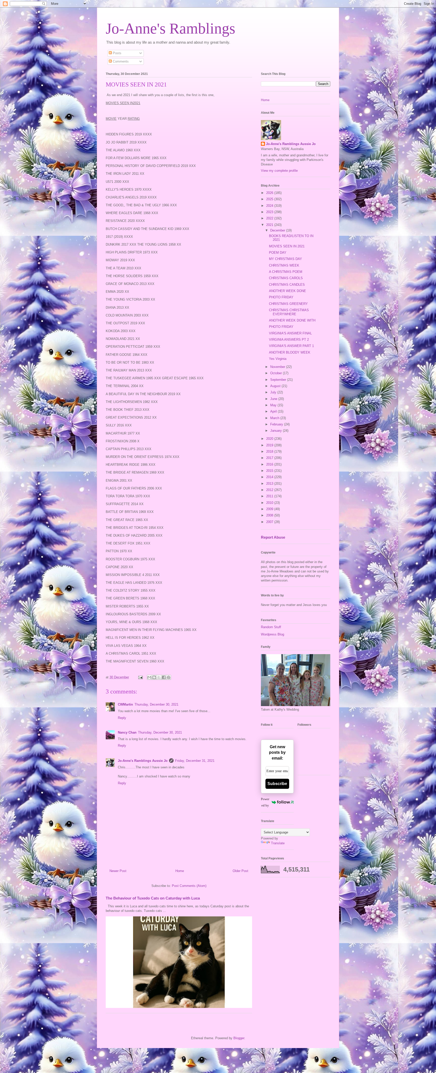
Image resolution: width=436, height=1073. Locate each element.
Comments (120, 61)
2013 (270, 483)
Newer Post (118, 871)
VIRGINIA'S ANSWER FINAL (290, 333)
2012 (270, 490)
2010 (270, 503)
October (276, 373)
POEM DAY (277, 252)
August (276, 386)
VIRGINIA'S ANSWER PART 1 (291, 346)
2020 (270, 439)
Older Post (240, 871)
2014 (270, 477)
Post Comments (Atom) (189, 886)
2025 (270, 199)
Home (179, 871)
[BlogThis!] (154, 677)
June (274, 399)
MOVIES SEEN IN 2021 (287, 246)
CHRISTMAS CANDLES (287, 284)
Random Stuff (271, 627)
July (273, 392)
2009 (270, 509)
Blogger (238, 1038)
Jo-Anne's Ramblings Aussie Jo (143, 761)
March (275, 418)
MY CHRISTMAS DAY (285, 259)
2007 (270, 522)
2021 (270, 225)
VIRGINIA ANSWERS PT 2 (289, 339)
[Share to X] (158, 677)
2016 (270, 464)
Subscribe (277, 783)
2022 (270, 218)
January (276, 430)
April (274, 411)
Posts (116, 53)
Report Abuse (273, 537)
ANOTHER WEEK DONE (287, 291)
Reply (122, 718)
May (274, 405)
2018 (270, 451)
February (277, 424)
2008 (270, 515)
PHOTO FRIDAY (281, 297)
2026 (270, 193)
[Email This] (149, 677)
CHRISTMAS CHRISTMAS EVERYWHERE (289, 312)
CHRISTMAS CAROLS (286, 278)
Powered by (265, 802)
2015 (270, 471)
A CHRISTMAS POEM (285, 272)
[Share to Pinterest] (168, 677)
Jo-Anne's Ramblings (170, 28)
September (278, 380)
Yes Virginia (277, 359)
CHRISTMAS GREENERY (288, 304)
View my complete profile (279, 170)
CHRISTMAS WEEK (284, 265)
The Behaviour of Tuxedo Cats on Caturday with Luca (153, 898)
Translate (278, 843)
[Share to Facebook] (163, 677)
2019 (270, 445)
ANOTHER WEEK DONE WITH (292, 320)
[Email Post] (140, 677)
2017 (270, 458)
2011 (270, 496)
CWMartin (125, 704)
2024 (270, 206)
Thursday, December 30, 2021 (156, 704)
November (278, 367)
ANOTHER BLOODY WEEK (289, 352)
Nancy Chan (127, 732)
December (278, 230)
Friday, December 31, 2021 (194, 761)
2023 (270, 212)
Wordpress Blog (272, 634)
